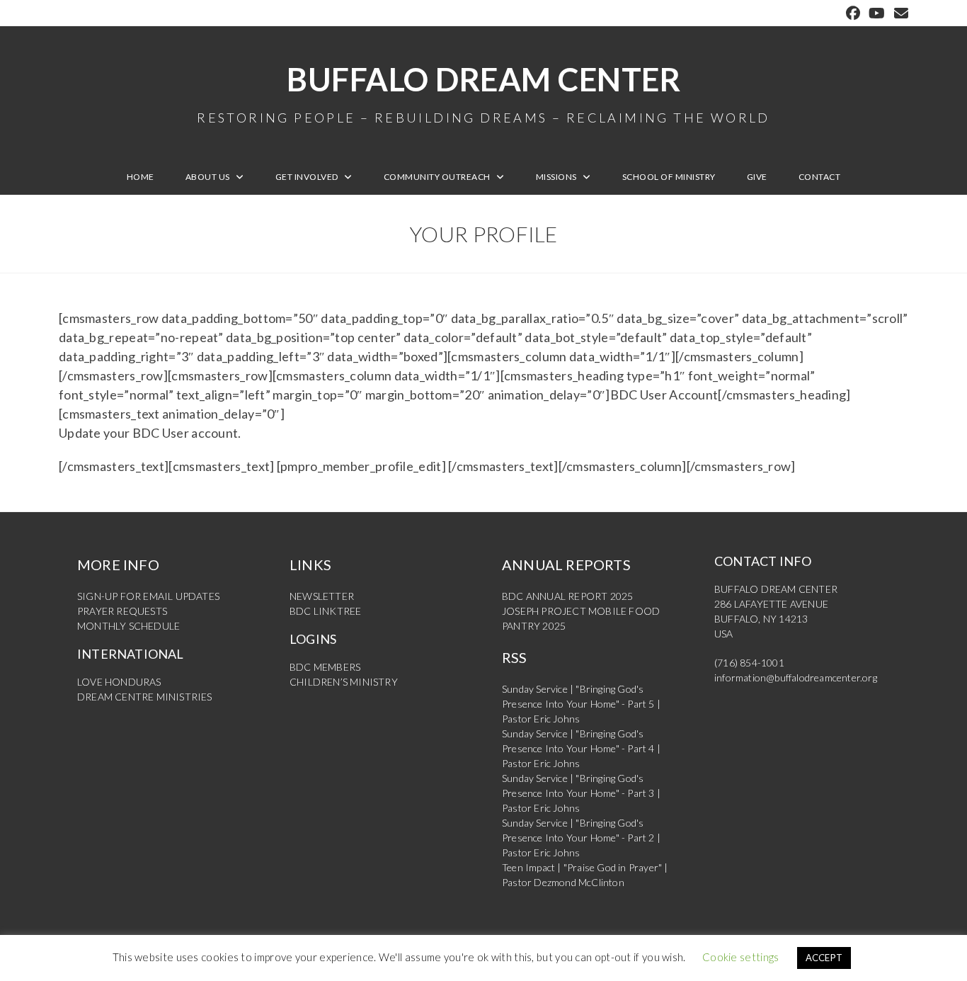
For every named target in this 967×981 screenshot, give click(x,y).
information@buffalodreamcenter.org (795, 677)
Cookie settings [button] (740, 957)
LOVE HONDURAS (119, 682)
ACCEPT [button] (824, 957)
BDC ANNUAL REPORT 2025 (567, 596)
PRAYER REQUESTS (122, 611)
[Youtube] (876, 13)
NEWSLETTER (322, 596)
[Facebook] (853, 13)
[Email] (899, 13)
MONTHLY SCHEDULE (128, 626)
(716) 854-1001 (749, 663)
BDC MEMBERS (325, 667)
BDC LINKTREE (325, 611)
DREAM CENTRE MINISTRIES (144, 697)
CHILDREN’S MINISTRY (344, 682)
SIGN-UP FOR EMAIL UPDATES (148, 596)
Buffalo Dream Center (483, 92)
